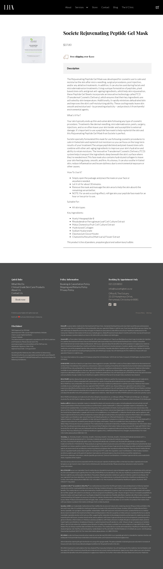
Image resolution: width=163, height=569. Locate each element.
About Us (16, 290)
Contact (105, 7)
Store (95, 7)
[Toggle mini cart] (157, 7)
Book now (20, 299)
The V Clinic (128, 7)
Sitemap (149, 313)
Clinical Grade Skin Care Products (28, 287)
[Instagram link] (115, 304)
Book (143, 7)
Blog (115, 7)
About (68, 7)
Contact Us (17, 293)
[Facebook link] (110, 304)
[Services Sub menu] (87, 7)
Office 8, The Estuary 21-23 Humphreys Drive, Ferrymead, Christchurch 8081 (123, 296)
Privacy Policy (67, 290)
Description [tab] (73, 68)
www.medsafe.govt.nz (95, 333)
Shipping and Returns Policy (73, 287)
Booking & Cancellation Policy (75, 284)
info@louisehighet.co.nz (120, 288)
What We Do (17, 284)
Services (79, 7)
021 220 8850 (115, 284)
